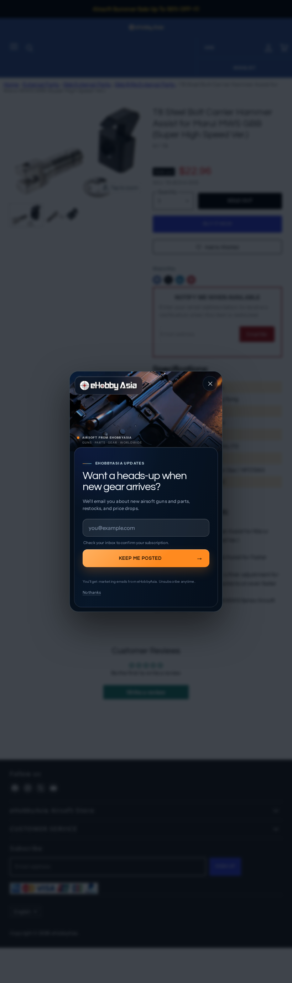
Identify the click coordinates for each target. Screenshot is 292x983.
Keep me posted (140, 558)
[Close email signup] (210, 383)
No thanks (92, 592)
